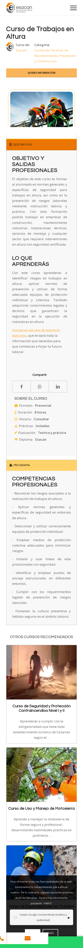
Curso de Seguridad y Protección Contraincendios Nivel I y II (42, 708)
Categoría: (42, 45)
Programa (22, 465)
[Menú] (71, 8)
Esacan (21, 50)
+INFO (50, 933)
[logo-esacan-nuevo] (34, 8)
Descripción (22, 144)
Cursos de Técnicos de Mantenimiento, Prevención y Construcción (55, 55)
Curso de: (23, 45)
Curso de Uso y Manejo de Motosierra (41, 808)
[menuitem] (71, 8)
